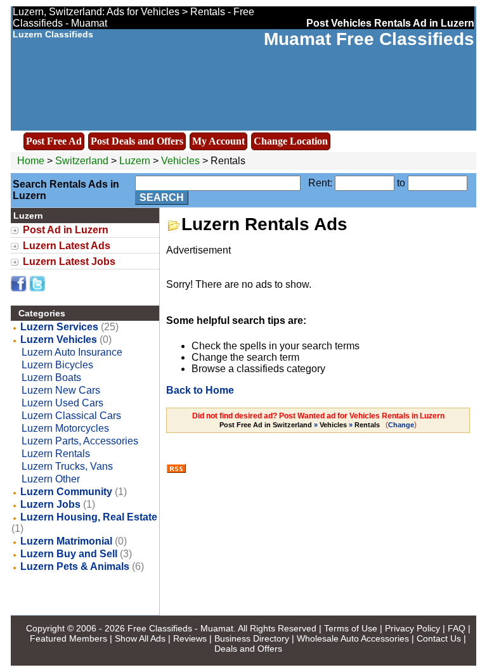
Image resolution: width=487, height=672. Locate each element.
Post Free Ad (54, 141)
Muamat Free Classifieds (369, 39)
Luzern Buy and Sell (68, 553)
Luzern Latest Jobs (69, 261)
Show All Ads (140, 638)
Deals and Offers (248, 648)
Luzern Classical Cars (71, 415)
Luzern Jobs (50, 504)
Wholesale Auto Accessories (353, 638)
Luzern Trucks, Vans (67, 466)
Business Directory (251, 638)
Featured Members (68, 638)
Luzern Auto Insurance (72, 352)
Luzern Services (59, 326)
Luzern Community (66, 491)
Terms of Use (350, 628)
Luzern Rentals (56, 453)
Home (30, 160)
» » (299, 425)
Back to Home (200, 390)
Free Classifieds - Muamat (180, 628)
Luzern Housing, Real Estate (88, 517)
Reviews (190, 638)
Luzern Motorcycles (65, 428)
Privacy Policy (412, 628)
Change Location (291, 141)
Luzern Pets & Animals (74, 566)
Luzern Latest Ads (66, 245)
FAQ (456, 628)
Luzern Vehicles (58, 339)
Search (162, 197)
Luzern (136, 160)
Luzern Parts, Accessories (80, 441)
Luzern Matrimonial (66, 541)
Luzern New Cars (61, 390)
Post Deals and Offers (137, 141)
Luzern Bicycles (57, 364)
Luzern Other (51, 479)
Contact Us (439, 638)
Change (401, 425)
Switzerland (81, 160)
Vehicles (180, 160)
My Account (218, 141)
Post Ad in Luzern (65, 229)
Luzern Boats (51, 377)
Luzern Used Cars (62, 402)
